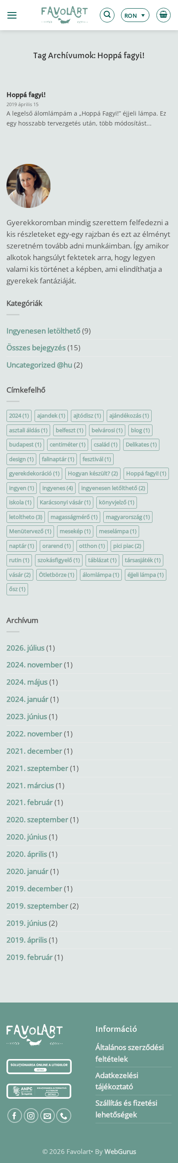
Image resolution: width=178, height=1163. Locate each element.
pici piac (127, 546)
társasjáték (143, 560)
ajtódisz (87, 415)
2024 (19, 415)
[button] (12, 15)
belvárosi (107, 430)
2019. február (29, 957)
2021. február (29, 802)
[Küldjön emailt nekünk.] (47, 1115)
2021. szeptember (37, 768)
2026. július (25, 648)
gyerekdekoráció (34, 473)
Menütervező (30, 531)
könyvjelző (116, 502)
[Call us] (63, 1115)
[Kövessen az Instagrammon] (31, 1115)
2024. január (27, 699)
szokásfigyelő (59, 560)
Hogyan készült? (93, 473)
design (21, 459)
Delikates (141, 444)
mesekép (75, 531)
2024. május (27, 682)
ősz (17, 589)
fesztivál (97, 459)
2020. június (26, 837)
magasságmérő (74, 517)
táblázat (102, 560)
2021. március (30, 785)
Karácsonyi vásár (65, 502)
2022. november (34, 734)
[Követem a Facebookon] (14, 1115)
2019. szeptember (37, 906)
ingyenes (57, 488)
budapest (25, 444)
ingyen (21, 488)
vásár (20, 574)
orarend (56, 546)
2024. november (34, 665)
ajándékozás (129, 415)
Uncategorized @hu (39, 365)
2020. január (27, 871)
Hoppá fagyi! (26, 95)
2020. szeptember (37, 819)
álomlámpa (101, 574)
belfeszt (69, 430)
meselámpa (118, 531)
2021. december (34, 751)
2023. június (26, 716)
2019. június (26, 923)
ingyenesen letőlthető (113, 488)
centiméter (68, 444)
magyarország (128, 517)
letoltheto (25, 517)
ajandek (51, 415)
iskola (20, 502)
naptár (21, 546)
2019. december (34, 888)
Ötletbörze (56, 574)
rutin (19, 560)
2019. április (26, 940)
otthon (92, 546)
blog (140, 430)
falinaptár (58, 459)
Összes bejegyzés (36, 347)
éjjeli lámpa (145, 574)
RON (130, 15)
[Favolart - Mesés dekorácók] (65, 15)
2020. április (26, 854)
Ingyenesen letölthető (43, 331)
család (106, 444)
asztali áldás (28, 430)
